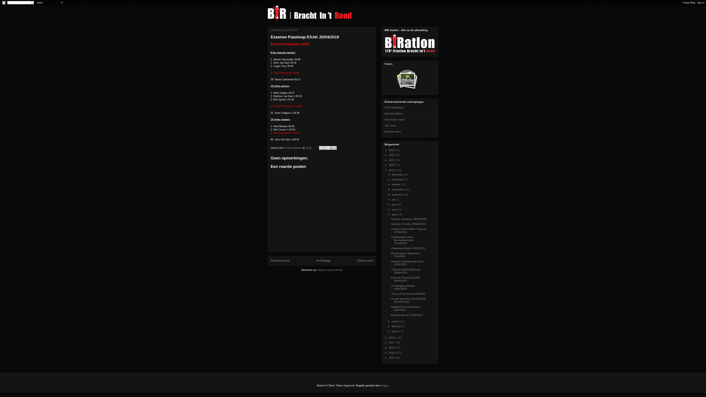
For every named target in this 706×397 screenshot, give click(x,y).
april (394, 214)
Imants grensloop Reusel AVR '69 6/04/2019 (408, 300)
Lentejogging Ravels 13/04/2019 (403, 287)
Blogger (384, 385)
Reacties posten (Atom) (330, 270)
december (398, 174)
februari (397, 326)
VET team (390, 125)
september (398, 189)
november (398, 179)
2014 (392, 357)
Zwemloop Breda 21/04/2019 (408, 248)
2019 (392, 170)
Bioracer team (393, 131)
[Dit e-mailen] (321, 148)
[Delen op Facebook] (331, 148)
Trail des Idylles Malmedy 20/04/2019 (405, 271)
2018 (392, 337)
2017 (392, 342)
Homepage (323, 260)
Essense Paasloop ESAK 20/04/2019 (405, 279)
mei (394, 209)
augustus (397, 194)
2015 (392, 352)
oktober (396, 184)
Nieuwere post (280, 260)
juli (394, 199)
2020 (392, 165)
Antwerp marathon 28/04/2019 (409, 219)
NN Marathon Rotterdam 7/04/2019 (405, 255)
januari (396, 331)
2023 (392, 150)
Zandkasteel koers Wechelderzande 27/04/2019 (402, 240)
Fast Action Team (395, 119)
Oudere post (365, 260)
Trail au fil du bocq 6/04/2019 (408, 293)
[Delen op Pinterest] (335, 148)
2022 (392, 155)
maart (395, 321)
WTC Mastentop (394, 107)
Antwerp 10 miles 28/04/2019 (408, 223)
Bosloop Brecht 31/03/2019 (407, 315)
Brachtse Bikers (394, 113)
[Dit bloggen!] (324, 148)
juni (394, 204)
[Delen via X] (328, 148)
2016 (392, 347)
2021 (392, 160)
